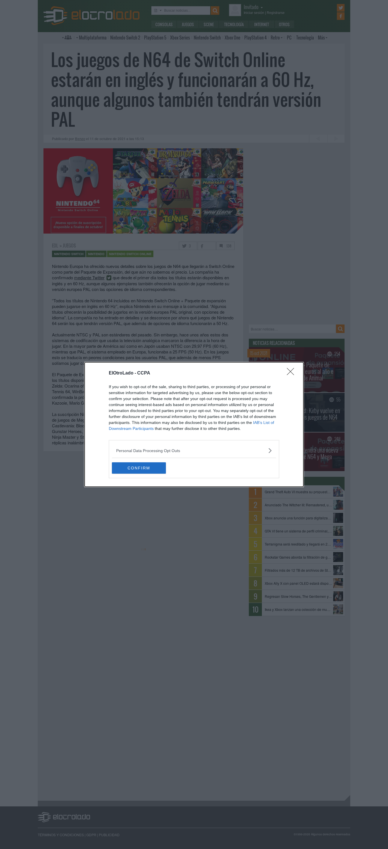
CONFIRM (139, 468)
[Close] (292, 373)
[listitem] (194, 450)
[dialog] (194, 424)
